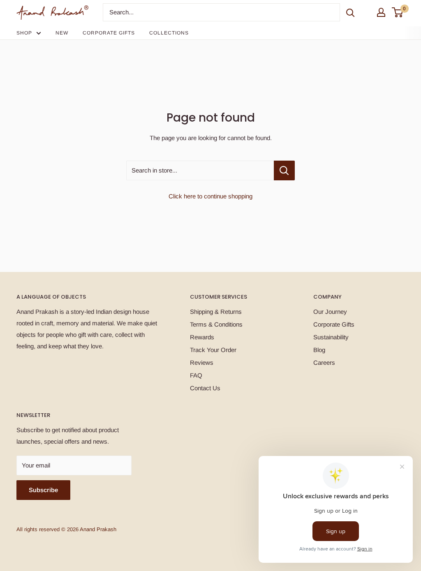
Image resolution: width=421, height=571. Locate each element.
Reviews (201, 362)
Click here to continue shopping (210, 196)
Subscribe (43, 489)
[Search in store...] (284, 170)
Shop (24, 33)
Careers (324, 362)
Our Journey (330, 311)
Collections (169, 33)
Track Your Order (213, 349)
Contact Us (205, 388)
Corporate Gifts (109, 33)
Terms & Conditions (216, 324)
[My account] (381, 12)
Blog (319, 349)
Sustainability (331, 337)
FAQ (196, 375)
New (62, 33)
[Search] (350, 12)
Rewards (202, 337)
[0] (398, 12)
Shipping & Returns (216, 311)
